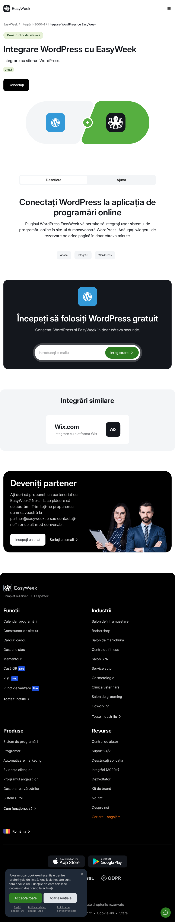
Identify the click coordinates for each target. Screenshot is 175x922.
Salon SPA (100, 659)
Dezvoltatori (101, 779)
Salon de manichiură (108, 640)
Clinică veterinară (106, 687)
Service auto (102, 668)
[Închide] (82, 874)
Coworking (100, 706)
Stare (123, 913)
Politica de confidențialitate (66, 909)
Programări (12, 751)
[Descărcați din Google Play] (107, 861)
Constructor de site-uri (21, 631)
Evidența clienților (17, 770)
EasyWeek (10, 24)
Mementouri (12, 659)
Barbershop (101, 631)
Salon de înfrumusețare (110, 621)
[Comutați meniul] (169, 8)
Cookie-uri (105, 913)
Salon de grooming (107, 696)
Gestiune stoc (14, 649)
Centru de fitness (105, 649)
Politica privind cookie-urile (37, 909)
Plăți (10, 678)
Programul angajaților (20, 779)
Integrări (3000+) (33, 24)
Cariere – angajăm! (106, 817)
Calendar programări (20, 621)
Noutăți (97, 798)
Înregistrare (119, 353)
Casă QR (13, 668)
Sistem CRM (13, 798)
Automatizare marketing (22, 760)
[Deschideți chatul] (165, 912)
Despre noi (100, 807)
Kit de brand (101, 788)
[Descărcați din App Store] (66, 861)
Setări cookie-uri (17, 909)
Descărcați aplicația (107, 760)
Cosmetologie (103, 678)
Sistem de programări (20, 741)
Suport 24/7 (101, 751)
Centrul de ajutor (105, 741)
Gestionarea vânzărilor (21, 788)
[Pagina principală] (16, 8)
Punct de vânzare (20, 688)
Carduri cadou (14, 640)
